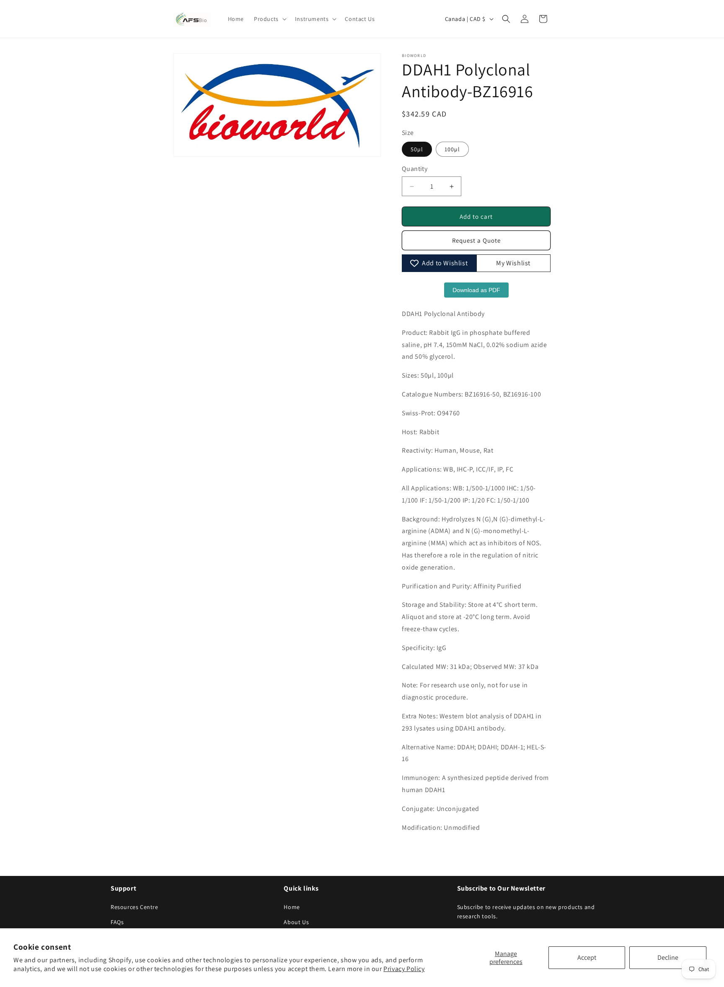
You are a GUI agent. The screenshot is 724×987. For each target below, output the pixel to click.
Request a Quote (476, 240)
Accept (586, 957)
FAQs (117, 922)
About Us (296, 922)
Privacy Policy (403, 968)
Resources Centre (134, 907)
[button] (269, 19)
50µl (417, 149)
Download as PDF (476, 290)
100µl (452, 149)
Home (292, 907)
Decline (667, 957)
